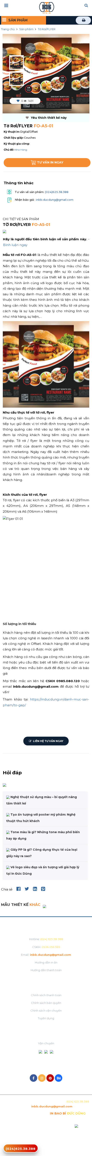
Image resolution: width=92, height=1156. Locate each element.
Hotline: (46, 939)
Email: (46, 954)
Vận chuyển (46, 1043)
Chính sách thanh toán (46, 995)
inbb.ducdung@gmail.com (54, 200)
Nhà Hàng (21, 149)
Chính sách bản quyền (46, 1003)
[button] (86, 5)
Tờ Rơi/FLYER (46, 29)
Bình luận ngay (15, 245)
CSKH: (46, 947)
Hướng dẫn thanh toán (46, 970)
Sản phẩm (26, 29)
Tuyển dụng (46, 1018)
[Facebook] (33, 1078)
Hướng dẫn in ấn (46, 962)
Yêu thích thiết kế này (48, 118)
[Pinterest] (50, 1078)
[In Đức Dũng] (46, 8)
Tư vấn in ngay (50, 162)
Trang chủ (8, 29)
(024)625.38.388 (56, 192)
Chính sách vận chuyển (46, 1010)
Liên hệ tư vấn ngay (47, 741)
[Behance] (58, 1078)
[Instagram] (42, 1078)
